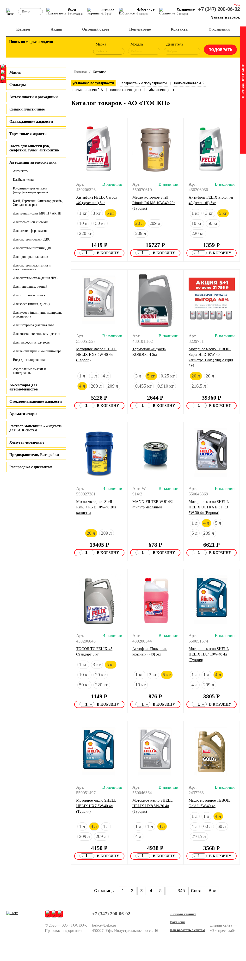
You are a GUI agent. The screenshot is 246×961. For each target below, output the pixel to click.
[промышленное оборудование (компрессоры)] (81, 49)
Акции (56, 29)
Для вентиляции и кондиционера (37, 351)
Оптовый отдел (95, 29)
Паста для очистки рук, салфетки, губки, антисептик (34, 148)
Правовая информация (63, 931)
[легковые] (15, 49)
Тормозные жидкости (28, 134)
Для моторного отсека (29, 295)
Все (212, 890)
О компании (219, 29)
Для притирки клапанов (30, 257)
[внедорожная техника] (68, 49)
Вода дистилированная (29, 360)
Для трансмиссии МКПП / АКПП (37, 213)
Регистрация (75, 13)
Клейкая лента (23, 180)
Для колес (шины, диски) (31, 304)
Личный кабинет (183, 914)
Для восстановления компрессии (36, 334)
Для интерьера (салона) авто (33, 325)
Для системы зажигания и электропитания (32, 267)
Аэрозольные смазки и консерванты (29, 371)
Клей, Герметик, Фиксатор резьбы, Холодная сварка (38, 203)
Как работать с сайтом (187, 930)
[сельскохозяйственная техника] (55, 49)
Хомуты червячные (26, 442)
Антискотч (20, 171)
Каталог (23, 29)
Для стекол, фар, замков (30, 231)
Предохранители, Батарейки (34, 455)
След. (197, 890)
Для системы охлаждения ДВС (35, 278)
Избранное (145, 9)
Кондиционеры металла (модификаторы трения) (30, 190)
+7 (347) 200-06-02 (219, 9)
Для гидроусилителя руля (31, 342)
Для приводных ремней (30, 286)
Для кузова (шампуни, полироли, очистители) (37, 314)
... (169, 890)
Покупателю (140, 29)
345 (181, 890)
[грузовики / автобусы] (42, 49)
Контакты (180, 29)
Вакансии (177, 922)
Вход (72, 9)
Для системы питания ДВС (32, 248)
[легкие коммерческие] (28, 49)
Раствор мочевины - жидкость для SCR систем (35, 428)
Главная (80, 72)
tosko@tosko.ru (104, 925)
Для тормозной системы (30, 222)
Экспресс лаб (223, 931)
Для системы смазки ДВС (31, 239)
